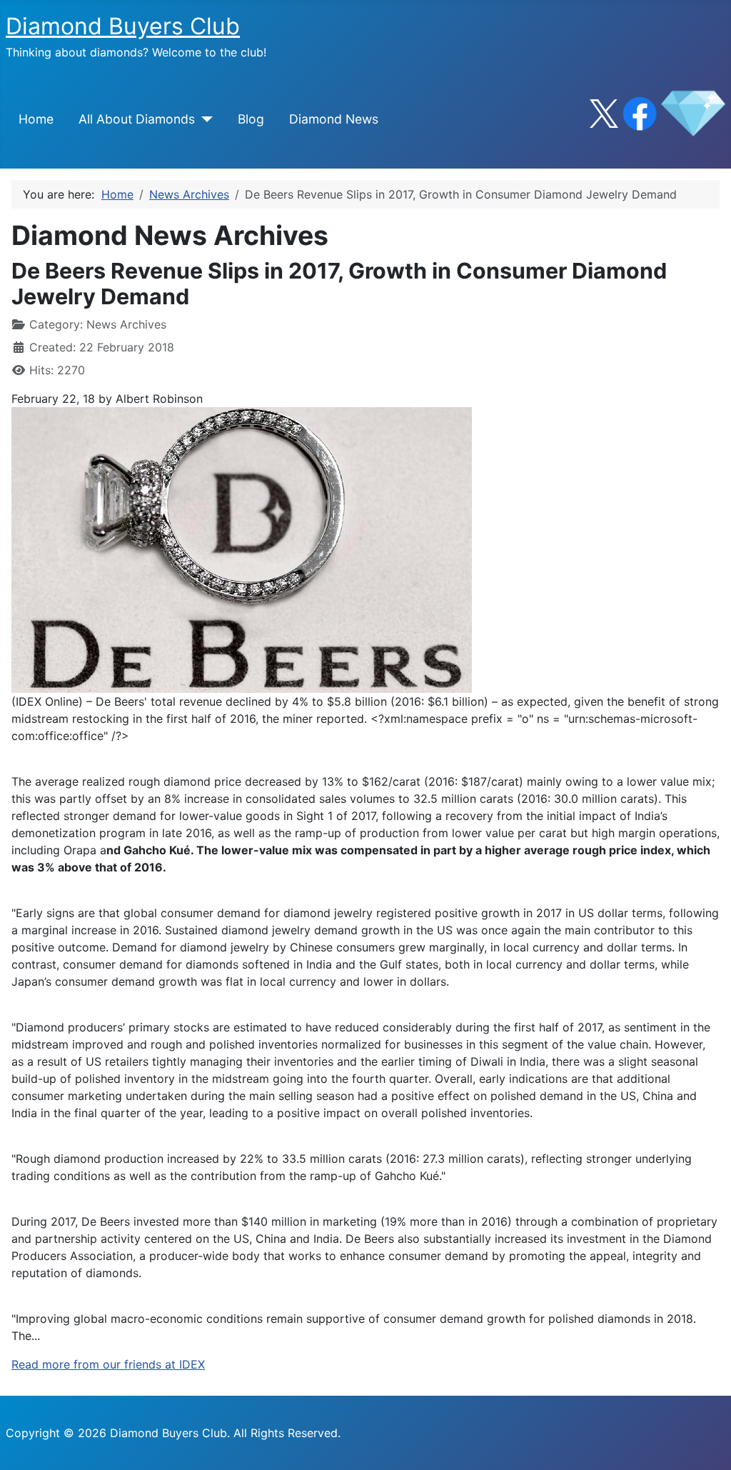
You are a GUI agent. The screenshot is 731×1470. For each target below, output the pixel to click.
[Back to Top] (706, 1444)
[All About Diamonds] (204, 119)
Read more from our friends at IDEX (108, 1364)
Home (36, 118)
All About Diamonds (137, 118)
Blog (251, 118)
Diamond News (333, 118)
